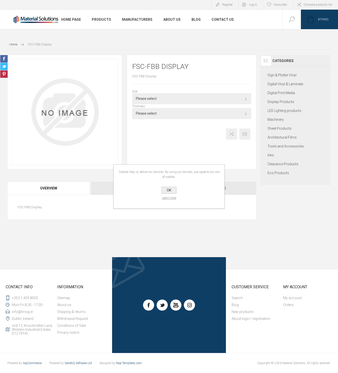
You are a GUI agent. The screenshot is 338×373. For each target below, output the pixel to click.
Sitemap (63, 298)
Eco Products (278, 173)
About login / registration (251, 319)
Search (237, 298)
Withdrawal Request (72, 319)
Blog (235, 305)
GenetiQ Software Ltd (78, 363)
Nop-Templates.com (129, 363)
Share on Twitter (4, 66)
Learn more (169, 198)
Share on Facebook (4, 58)
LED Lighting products (284, 111)
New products (243, 312)
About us (64, 305)
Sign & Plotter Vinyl (281, 75)
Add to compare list (231, 134)
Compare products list (318, 4)
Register (227, 4)
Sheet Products (279, 128)
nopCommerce (32, 363)
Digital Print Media (281, 93)
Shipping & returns (71, 312)
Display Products (280, 102)
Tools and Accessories (285, 146)
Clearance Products (282, 164)
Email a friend (244, 134)
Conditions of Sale (71, 326)
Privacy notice (68, 332)
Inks (270, 155)
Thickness (138, 106)
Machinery (275, 120)
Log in (253, 4)
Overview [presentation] (48, 188)
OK (169, 190)
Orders (288, 305)
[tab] (48, 188)
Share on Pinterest (4, 74)
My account (292, 298)
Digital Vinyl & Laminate (285, 84)
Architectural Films (282, 137)
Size (134, 91)
